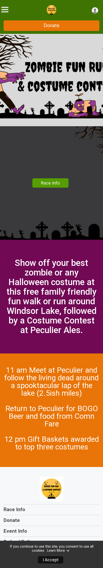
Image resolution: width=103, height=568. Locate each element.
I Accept (50, 559)
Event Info (15, 531)
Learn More (56, 551)
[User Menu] (95, 10)
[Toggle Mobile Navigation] (5, 10)
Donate (51, 25)
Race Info (50, 182)
